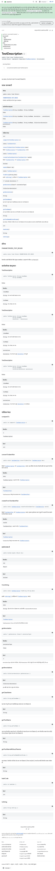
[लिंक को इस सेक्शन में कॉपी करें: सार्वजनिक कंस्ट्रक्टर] (17, 266)
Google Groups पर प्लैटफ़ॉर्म (25, 853)
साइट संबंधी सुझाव (32, 864)
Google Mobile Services (42, 851)
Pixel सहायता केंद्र (40, 846)
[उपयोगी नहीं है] (52, 30)
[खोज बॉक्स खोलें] (33, 2)
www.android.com (41, 849)
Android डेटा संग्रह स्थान (6, 844)
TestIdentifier (11, 143)
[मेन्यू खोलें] (2, 1)
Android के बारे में (5, 864)
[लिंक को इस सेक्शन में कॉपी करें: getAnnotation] (12, 628)
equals (5, 167)
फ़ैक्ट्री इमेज (4, 853)
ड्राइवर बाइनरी (4, 856)
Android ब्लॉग (22, 849)
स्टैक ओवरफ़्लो (40, 853)
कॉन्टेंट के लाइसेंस (19, 833)
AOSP (3, 30)
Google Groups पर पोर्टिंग (24, 858)
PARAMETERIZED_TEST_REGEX (10, 97)
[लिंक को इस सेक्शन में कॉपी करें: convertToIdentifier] (16, 455)
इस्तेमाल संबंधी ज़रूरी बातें (6, 846)
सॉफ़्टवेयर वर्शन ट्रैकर (41, 856)
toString (5, 236)
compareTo (6, 140)
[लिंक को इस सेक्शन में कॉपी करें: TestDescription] (13, 270)
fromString (6, 174)
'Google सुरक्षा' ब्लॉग (23, 851)
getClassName (7, 199)
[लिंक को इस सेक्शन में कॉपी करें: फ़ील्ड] (7, 244)
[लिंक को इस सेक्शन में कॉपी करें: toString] (8, 802)
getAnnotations (7, 192)
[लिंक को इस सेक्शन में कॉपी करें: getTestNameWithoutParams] (22, 749)
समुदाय (12, 864)
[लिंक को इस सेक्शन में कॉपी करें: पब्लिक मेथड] (12, 412)
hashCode (5, 229)
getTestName (6, 209)
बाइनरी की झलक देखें (6, 851)
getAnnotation (7, 184)
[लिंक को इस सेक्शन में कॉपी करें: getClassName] (12, 693)
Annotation (21, 354)
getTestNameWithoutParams (10, 219)
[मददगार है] (50, 30)
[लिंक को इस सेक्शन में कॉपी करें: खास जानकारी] (13, 85)
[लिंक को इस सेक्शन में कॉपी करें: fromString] (10, 585)
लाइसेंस (21, 864)
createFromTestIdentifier (10, 157)
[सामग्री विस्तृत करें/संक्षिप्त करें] (18, 34)
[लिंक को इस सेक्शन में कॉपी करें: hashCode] (9, 778)
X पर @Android (22, 844)
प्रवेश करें (51, 1)
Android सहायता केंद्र (41, 844)
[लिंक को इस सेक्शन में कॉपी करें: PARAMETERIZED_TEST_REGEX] (23, 248)
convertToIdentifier (9, 147)
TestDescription (30, 59)
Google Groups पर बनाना (24, 856)
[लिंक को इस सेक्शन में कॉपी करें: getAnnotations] (13, 668)
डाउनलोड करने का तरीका (6, 849)
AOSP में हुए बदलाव (14, 14)
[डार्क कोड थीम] (52, 252)
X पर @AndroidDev (23, 846)
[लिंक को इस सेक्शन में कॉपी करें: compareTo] (10, 417)
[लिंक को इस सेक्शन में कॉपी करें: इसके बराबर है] (11, 547)
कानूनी (16, 864)
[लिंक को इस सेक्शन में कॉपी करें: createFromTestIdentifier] (20, 501)
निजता (25, 864)
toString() (9, 177)
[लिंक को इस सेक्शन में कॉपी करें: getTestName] (12, 720)
